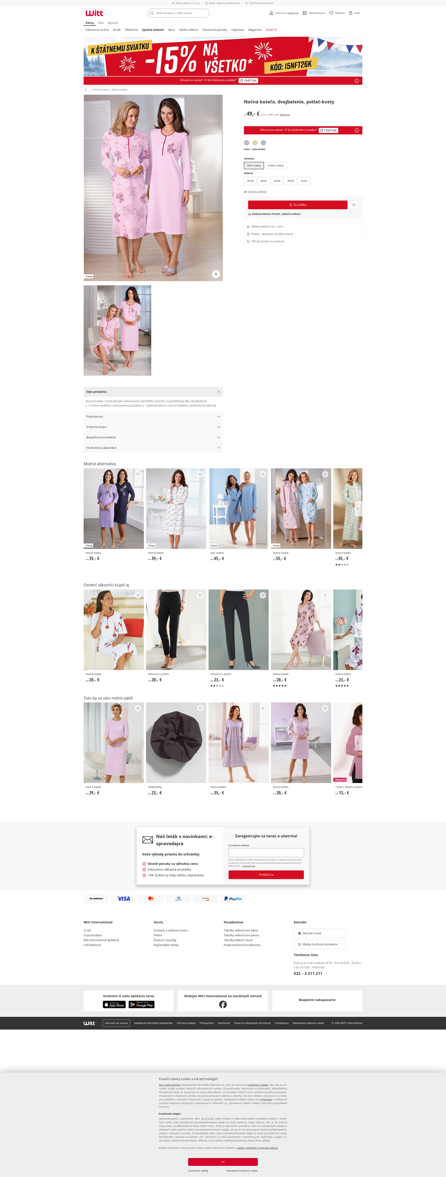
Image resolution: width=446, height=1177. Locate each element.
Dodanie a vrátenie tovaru (171, 930)
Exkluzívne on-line (97, 30)
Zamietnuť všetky (198, 1170)
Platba (158, 935)
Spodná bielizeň (153, 30)
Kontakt (300, 922)
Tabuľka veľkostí (257, 191)
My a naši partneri (169, 1084)
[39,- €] (114, 742)
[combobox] (186, 13)
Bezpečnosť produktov (101, 437)
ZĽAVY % (271, 30)
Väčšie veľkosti (188, 30)
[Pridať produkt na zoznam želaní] (354, 205)
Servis (158, 922)
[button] (85, 90)
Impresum (224, 1023)
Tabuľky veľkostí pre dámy (241, 930)
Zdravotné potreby (214, 30)
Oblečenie (131, 30)
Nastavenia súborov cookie (242, 1170)
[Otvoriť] (357, 81)
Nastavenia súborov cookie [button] (308, 1023)
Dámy (90, 23)
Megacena (255, 30)
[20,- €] (114, 629)
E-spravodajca (93, 935)
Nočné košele (119, 89)
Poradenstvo (233, 922)
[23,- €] (238, 629)
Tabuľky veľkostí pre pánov (241, 935)
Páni (101, 23)
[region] (223, 1125)
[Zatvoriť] (442, 1053)
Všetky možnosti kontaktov (320, 944)
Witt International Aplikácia (101, 940)
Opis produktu (96, 392)
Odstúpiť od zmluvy (116, 1023)
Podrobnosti (94, 417)
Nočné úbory (101, 89)
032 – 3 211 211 (308, 973)
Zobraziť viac (249, 866)
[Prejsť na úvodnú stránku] (94, 13)
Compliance (282, 1023)
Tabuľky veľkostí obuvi (238, 940)
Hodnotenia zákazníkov (101, 448)
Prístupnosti (207, 1023)
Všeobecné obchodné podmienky (153, 1023)
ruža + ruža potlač (255, 149)
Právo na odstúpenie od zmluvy (252, 1023)
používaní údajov (258, 1084)
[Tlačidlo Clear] (206, 13)
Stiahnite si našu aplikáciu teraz (128, 996)
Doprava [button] (285, 114)
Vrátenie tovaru (96, 427)
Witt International (98, 922)
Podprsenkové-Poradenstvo (242, 945)
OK (223, 1161)
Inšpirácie (237, 30)
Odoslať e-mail (315, 934)
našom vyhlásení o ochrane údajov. (257, 1147)
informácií (266, 1099)
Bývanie (113, 23)
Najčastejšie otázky (166, 945)
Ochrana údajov (186, 1023)
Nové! (117, 30)
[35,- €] (238, 742)
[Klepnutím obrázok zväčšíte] (216, 274)
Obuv (171, 30)
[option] (246, 143)
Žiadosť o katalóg (165, 940)
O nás (87, 930)
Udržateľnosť (92, 945)
